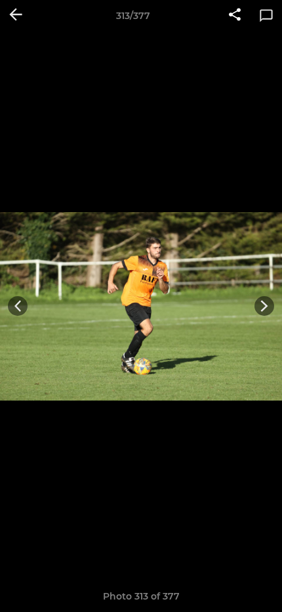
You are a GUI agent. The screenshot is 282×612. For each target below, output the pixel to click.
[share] (235, 16)
